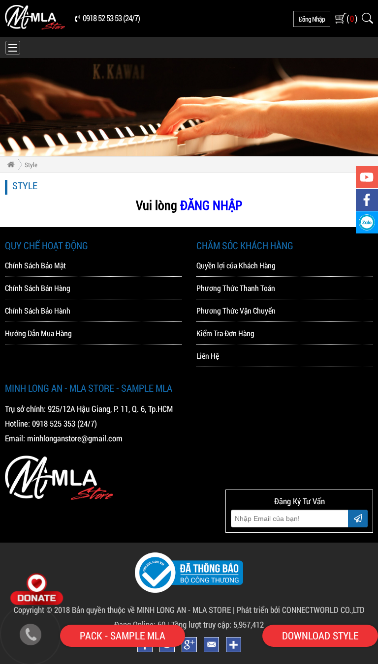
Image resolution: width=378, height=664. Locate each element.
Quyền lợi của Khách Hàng (236, 265)
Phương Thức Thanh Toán (235, 288)
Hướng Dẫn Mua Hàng (38, 333)
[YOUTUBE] (367, 177)
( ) (351, 18)
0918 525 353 (53, 423)
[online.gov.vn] (189, 590)
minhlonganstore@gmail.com (75, 438)
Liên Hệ (207, 355)
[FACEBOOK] (367, 200)
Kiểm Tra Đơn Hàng (225, 333)
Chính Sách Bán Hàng (37, 288)
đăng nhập (312, 19)
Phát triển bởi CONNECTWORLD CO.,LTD (301, 609)
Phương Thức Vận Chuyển (236, 310)
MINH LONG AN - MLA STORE (184, 609)
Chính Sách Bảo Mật (35, 265)
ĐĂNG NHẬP (211, 205)
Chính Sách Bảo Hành (37, 310)
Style (31, 164)
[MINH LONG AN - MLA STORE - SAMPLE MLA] (35, 26)
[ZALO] (367, 222)
